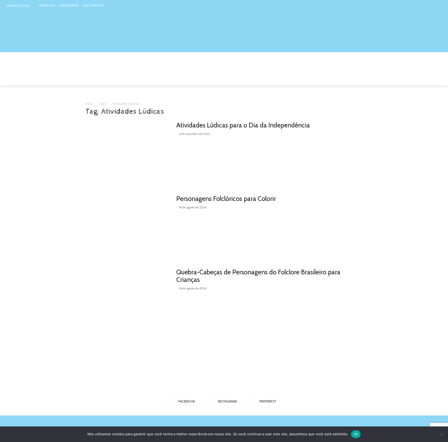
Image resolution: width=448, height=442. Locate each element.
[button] (356, 79)
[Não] (441, 434)
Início (89, 103)
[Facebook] (418, 5)
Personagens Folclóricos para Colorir (226, 198)
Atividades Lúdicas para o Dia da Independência (243, 125)
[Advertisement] (224, 373)
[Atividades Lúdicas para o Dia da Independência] (128, 151)
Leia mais (188, 141)
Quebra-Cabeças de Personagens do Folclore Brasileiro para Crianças (258, 275)
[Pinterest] (438, 5)
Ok (356, 434)
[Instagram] (428, 5)
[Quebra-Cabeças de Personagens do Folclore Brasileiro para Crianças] (128, 298)
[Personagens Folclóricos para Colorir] (128, 225)
